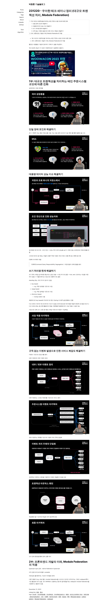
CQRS (46, 597)
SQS (59, 597)
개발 (37, 592)
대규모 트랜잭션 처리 (76, 594)
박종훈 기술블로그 (37, 4)
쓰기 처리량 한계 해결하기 (40, 28)
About (22, 20)
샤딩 (42, 597)
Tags (22, 15)
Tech (22, 29)
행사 (41, 592)
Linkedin (21, 22)
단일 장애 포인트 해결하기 (40, 23)
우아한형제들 (41, 594)
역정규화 (86, 594)
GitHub (21, 25)
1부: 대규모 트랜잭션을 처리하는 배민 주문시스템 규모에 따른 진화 (49, 21)
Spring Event (53, 597)
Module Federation (40, 599)
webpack (50, 599)
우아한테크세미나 (59, 594)
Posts (22, 10)
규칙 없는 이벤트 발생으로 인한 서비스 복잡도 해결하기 (48, 31)
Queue (64, 597)
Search (21, 17)
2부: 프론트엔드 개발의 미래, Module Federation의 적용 (46, 33)
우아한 (34, 594)
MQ (68, 597)
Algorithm (21, 32)
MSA (67, 594)
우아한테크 (50, 594)
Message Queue (75, 597)
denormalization (35, 597)
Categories (20, 12)
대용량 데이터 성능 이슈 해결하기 (42, 26)
